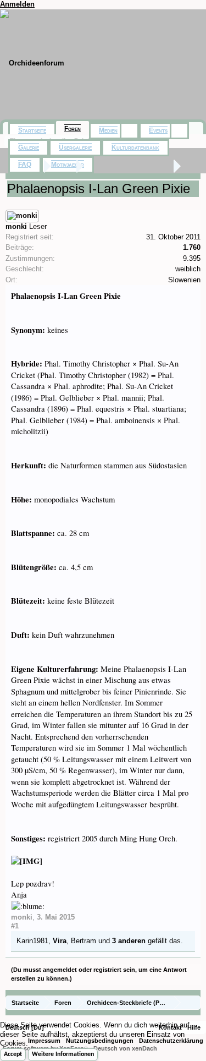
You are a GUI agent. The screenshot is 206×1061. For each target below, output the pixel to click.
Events (158, 130)
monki (16, 226)
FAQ (24, 164)
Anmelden (17, 4)
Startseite (32, 130)
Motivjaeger (67, 164)
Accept (13, 1054)
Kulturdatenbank (135, 147)
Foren (72, 129)
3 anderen (129, 941)
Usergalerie (75, 147)
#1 (15, 926)
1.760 (192, 247)
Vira (59, 941)
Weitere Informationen (63, 1054)
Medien (108, 130)
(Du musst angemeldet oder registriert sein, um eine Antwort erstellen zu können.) (99, 974)
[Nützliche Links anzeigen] (193, 1002)
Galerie (28, 147)
